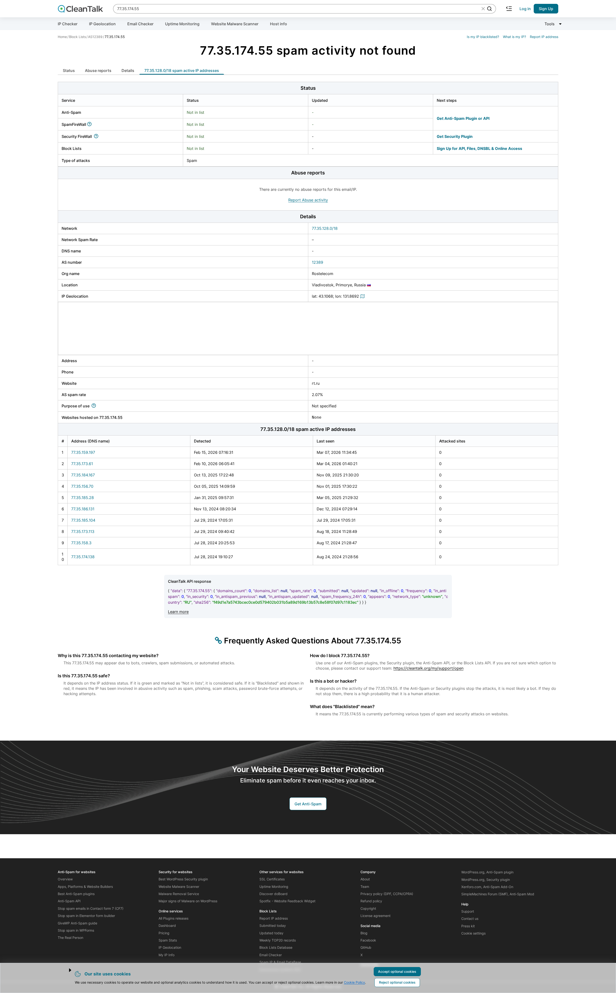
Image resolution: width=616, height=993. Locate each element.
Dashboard (167, 925)
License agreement (375, 916)
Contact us (469, 918)
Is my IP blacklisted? (483, 37)
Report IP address (544, 37)
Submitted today (272, 925)
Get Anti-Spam (308, 803)
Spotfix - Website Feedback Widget (287, 901)
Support (467, 911)
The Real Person (70, 937)
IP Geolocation (102, 23)
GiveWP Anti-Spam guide (77, 923)
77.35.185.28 (82, 497)
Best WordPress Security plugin (183, 879)
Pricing (164, 933)
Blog (363, 933)
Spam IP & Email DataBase (280, 962)
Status (69, 70)
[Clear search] (483, 8)
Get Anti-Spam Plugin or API (463, 118)
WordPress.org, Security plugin (485, 880)
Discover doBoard (273, 894)
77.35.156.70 (82, 486)
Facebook (368, 940)
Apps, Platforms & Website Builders (85, 886)
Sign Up (546, 8)
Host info (278, 23)
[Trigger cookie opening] (66, 970)
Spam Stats (168, 940)
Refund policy (371, 901)
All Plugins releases (173, 918)
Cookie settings (473, 933)
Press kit (468, 926)
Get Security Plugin (455, 136)
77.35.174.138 (83, 556)
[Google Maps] (363, 296)
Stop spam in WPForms (76, 930)
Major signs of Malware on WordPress (188, 901)
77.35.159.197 (83, 452)
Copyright (368, 908)
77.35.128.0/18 (325, 228)
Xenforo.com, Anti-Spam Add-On (487, 887)
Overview (65, 879)
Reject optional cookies (397, 982)
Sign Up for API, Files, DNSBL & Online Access (479, 148)
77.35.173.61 (82, 463)
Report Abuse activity (308, 200)
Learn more (178, 611)
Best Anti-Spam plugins (76, 894)
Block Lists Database (275, 947)
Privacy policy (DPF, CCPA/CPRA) (386, 894)
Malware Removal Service (179, 894)
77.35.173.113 (82, 531)
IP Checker (67, 23)
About (365, 879)
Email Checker (140, 23)
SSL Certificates (272, 879)
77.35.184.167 (83, 475)
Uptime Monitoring (182, 23)
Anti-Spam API (69, 901)
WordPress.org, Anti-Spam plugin (487, 872)
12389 (317, 262)
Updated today (271, 933)
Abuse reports (98, 70)
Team (364, 886)
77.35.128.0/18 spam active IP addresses (181, 70)
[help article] (90, 124)
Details (128, 70)
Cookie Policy (354, 982)
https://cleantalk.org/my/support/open (428, 668)
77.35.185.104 (83, 520)
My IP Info (166, 955)
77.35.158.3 (81, 542)
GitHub (365, 947)
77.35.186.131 (82, 508)
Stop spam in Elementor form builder (86, 916)
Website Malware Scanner (234, 23)
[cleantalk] (80, 8)
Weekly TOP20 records (277, 940)
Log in (525, 8)
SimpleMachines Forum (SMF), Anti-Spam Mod (497, 894)
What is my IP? (514, 37)
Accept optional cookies (397, 971)
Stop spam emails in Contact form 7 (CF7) (90, 908)
